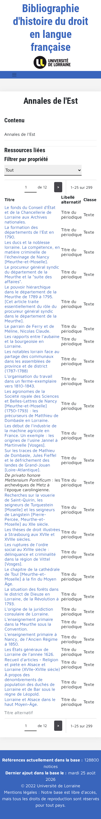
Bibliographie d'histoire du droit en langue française (50, 28)
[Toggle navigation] (14, 75)
